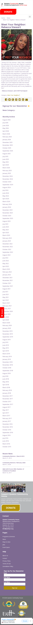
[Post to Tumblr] (13, 99)
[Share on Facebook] (6, 99)
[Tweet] (9, 99)
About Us (5, 555)
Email (5, 573)
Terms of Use (7, 563)
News (8, 18)
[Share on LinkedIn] (23, 99)
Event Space (6, 547)
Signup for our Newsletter (15, 106)
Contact (5, 558)
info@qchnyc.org (8, 529)
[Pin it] (16, 99)
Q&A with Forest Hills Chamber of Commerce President (13, 470)
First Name (7, 577)
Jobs (4, 544)
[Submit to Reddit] (20, 99)
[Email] (26, 99)
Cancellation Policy (8, 566)
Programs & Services (9, 536)
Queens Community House (15, 6)
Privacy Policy (6, 561)
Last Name (7, 582)
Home (3, 18)
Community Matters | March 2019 (13, 456)
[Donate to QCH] (8, 12)
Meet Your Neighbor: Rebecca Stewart (14, 20)
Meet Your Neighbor (13, 95)
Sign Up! (14, 588)
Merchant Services (21, 616)
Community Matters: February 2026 (14, 462)
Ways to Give (6, 542)
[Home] (2, 4)
